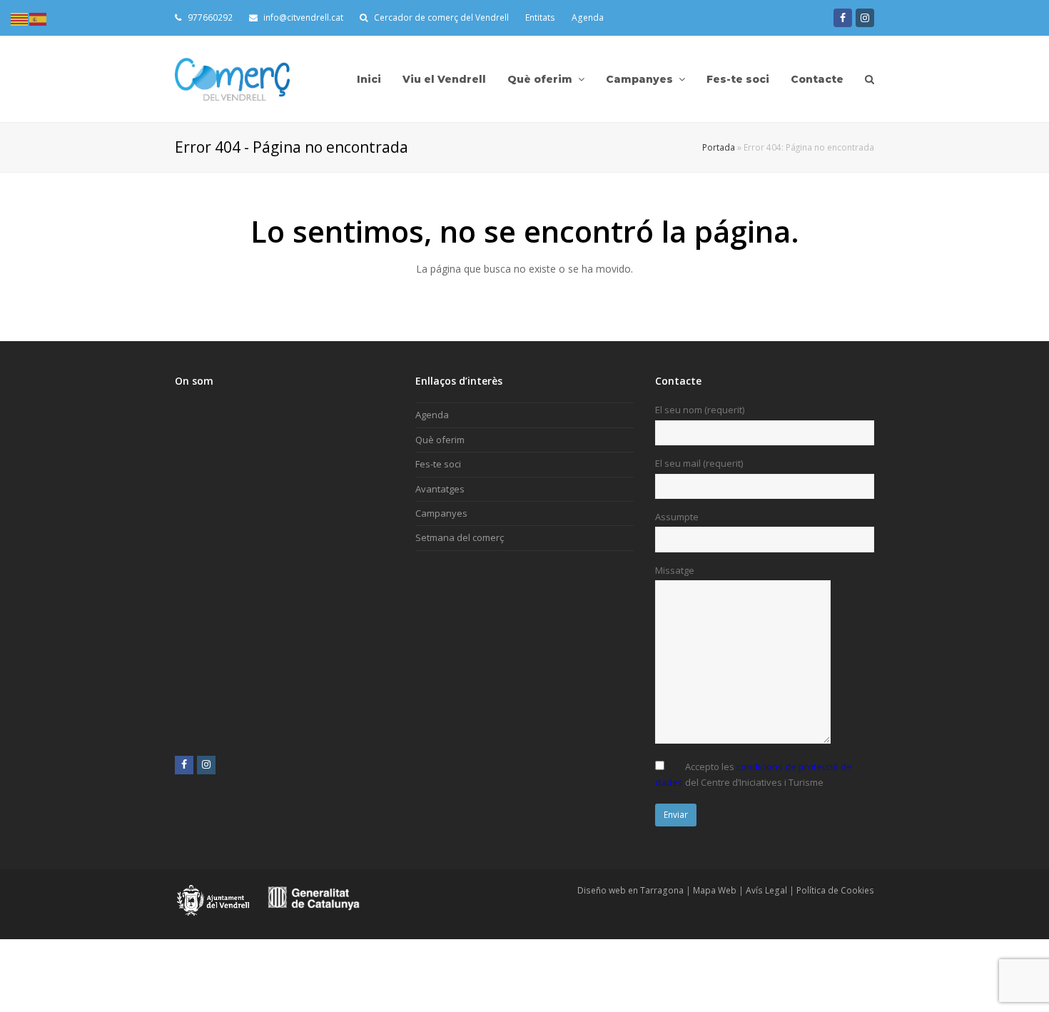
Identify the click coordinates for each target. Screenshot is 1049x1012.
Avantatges (440, 488)
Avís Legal (766, 890)
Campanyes (441, 513)
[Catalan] (20, 17)
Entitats (540, 17)
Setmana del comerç (459, 537)
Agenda (588, 17)
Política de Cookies (835, 890)
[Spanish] (38, 17)
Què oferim (440, 439)
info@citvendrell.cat (302, 17)
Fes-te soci (438, 463)
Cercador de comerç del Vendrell (441, 17)
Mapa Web (714, 890)
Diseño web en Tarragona (630, 890)
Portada (718, 147)
